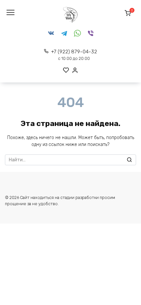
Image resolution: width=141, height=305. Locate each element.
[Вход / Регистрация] (75, 70)
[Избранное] (66, 70)
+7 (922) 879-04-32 (74, 55)
